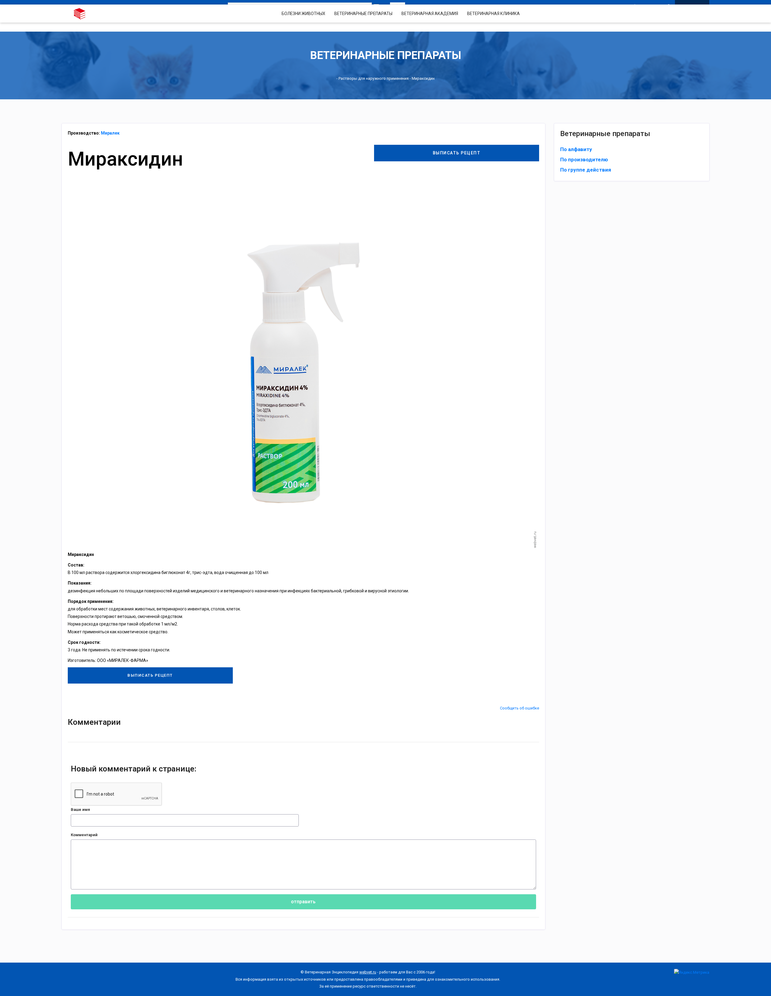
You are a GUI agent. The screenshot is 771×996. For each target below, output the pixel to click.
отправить (303, 901)
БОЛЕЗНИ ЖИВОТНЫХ (303, 13)
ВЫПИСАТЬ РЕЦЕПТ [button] (457, 152)
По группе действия (585, 170)
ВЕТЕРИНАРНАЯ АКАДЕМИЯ (429, 13)
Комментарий (84, 835)
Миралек (110, 133)
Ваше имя (80, 809)
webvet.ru (367, 972)
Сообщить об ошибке (519, 708)
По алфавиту (576, 149)
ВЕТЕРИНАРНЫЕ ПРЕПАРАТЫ (363, 13)
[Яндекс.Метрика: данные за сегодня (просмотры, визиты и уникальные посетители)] (691, 972)
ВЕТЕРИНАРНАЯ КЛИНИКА (493, 13)
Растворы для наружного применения (374, 78)
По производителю (584, 160)
